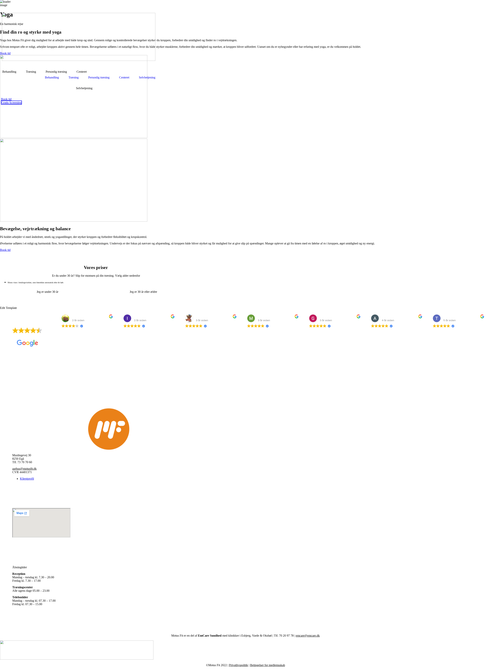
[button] (53, 77)
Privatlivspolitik (238, 665)
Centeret (124, 77)
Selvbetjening (84, 88)
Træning (73, 77)
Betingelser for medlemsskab (267, 665)
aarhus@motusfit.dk (24, 468)
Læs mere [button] (191, 350)
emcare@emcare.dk (308, 635)
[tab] (46, 292)
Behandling (52, 77)
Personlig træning (99, 77)
